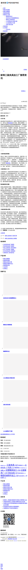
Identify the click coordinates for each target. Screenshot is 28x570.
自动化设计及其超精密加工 (12, 18)
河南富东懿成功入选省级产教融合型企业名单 (14, 501)
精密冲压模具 (6, 9)
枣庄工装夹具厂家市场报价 (9, 247)
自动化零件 (22, 475)
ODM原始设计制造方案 (11, 21)
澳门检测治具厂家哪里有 (9, 251)
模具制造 (8, 163)
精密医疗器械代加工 (8, 263)
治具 (3, 470)
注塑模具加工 (13, 470)
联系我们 (5, 31)
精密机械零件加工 (10, 476)
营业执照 (15, 538)
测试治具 (13, 473)
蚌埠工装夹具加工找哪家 (11, 238)
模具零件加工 (24, 467)
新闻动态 (5, 26)
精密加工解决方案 (7, 262)
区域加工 (23, 91)
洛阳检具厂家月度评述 (8, 252)
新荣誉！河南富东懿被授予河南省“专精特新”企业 (15, 500)
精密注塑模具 (6, 11)
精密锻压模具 (6, 13)
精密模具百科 (6, 265)
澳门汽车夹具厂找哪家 (8, 249)
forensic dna (15, 540)
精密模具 (10, 123)
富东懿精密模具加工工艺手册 (8, 434)
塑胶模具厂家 (3, 465)
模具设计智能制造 (10, 19)
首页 (4, 8)
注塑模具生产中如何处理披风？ (10, 508)
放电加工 (21, 465)
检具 (11, 467)
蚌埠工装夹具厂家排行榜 (11, 235)
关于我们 (5, 27)
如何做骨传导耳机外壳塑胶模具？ (11, 506)
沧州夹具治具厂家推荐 (8, 244)
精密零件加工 (9, 16)
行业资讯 (5, 266)
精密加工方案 (6, 14)
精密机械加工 (22, 473)
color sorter (7, 540)
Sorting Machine (24, 540)
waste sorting (11, 540)
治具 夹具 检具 (9, 24)
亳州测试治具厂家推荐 (8, 246)
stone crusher (19, 540)
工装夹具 (3, 233)
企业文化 (8, 29)
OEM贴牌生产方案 (10, 22)
